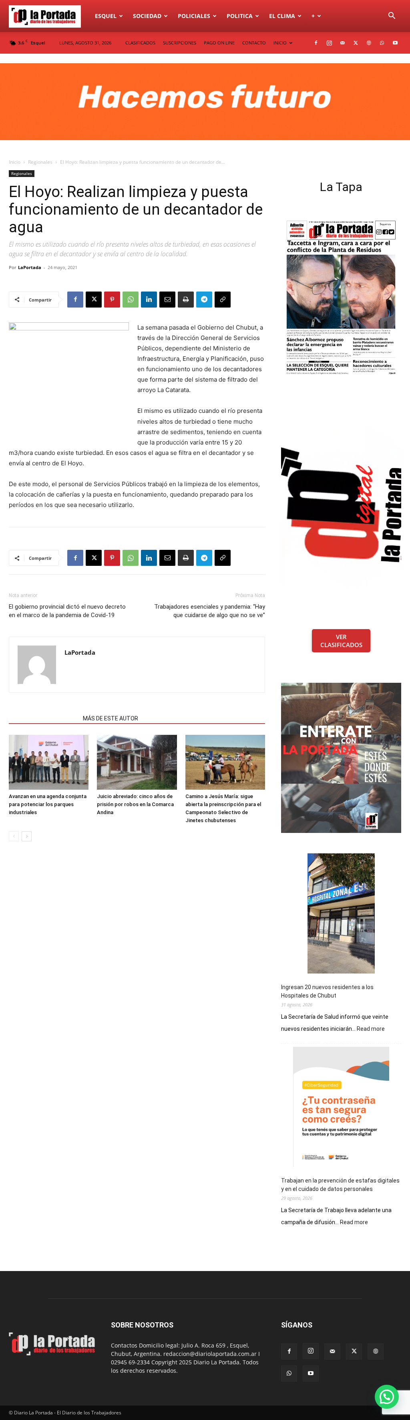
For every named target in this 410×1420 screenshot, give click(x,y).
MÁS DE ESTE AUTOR (110, 718)
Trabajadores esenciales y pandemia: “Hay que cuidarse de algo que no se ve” (209, 611)
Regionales (40, 162)
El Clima (282, 16)
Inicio (14, 162)
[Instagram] (329, 43)
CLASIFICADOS (140, 43)
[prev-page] (14, 836)
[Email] (167, 300)
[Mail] (342, 43)
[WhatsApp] (382, 43)
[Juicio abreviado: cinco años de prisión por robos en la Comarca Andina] (137, 762)
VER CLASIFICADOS (341, 641)
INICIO (280, 43)
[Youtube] (395, 43)
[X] (356, 43)
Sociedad (147, 16)
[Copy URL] (223, 300)
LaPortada (29, 267)
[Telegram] (204, 300)
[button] (391, 16)
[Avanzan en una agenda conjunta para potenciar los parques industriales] (48, 762)
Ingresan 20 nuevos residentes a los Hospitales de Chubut (327, 991)
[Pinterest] (112, 300)
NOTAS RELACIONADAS (43, 718)
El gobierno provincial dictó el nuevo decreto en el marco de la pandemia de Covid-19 (67, 611)
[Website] (369, 43)
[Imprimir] (186, 300)
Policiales (194, 16)
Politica (240, 16)
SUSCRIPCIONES (179, 43)
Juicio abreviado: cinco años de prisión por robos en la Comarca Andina (135, 804)
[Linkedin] (149, 300)
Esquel (106, 16)
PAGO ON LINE (219, 43)
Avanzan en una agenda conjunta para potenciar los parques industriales (47, 804)
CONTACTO (254, 43)
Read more (371, 1029)
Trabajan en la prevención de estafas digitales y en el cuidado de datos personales (340, 1184)
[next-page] (27, 836)
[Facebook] (316, 43)
